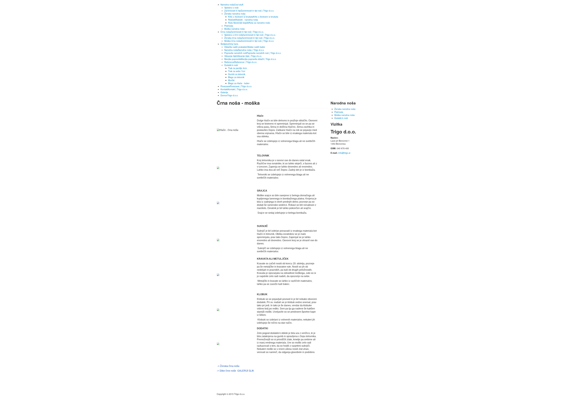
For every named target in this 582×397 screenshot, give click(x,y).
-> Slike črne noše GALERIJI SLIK (235, 370)
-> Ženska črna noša (228, 366)
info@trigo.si (344, 152)
